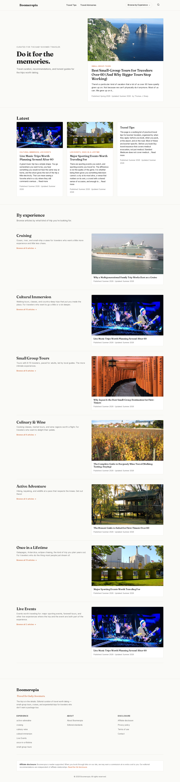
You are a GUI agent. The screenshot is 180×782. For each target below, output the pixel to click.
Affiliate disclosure (125, 720)
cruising (20, 725)
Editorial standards (75, 725)
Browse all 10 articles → (27, 309)
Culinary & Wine (31, 422)
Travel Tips (71, 5)
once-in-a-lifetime (24, 742)
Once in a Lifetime (32, 547)
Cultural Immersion (34, 297)
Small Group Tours (33, 358)
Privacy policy (124, 725)
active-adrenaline (24, 720)
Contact (121, 734)
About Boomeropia (75, 720)
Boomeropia (28, 5)
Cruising (24, 235)
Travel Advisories (88, 5)
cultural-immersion (24, 734)
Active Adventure (31, 486)
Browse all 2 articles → (26, 624)
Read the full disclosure (77, 767)
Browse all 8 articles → (26, 248)
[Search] (158, 5)
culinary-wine (22, 729)
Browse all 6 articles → (26, 371)
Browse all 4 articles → (26, 499)
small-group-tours (24, 747)
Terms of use (123, 729)
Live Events (26, 609)
